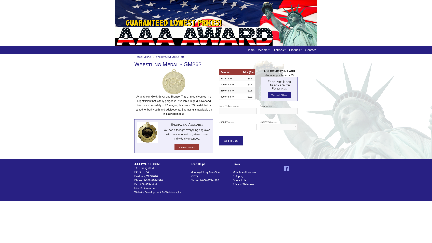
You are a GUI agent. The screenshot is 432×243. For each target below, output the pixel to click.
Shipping (238, 176)
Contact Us (239, 180)
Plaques (294, 50)
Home (251, 50)
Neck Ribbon (229, 106)
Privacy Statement (243, 184)
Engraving (268, 122)
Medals (262, 50)
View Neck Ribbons (279, 94)
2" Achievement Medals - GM (170, 57)
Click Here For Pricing (187, 147)
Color (266, 106)
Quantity (226, 122)
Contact (310, 50)
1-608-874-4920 (153, 180)
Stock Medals (144, 57)
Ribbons (278, 50)
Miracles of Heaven (244, 172)
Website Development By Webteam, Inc (158, 192)
